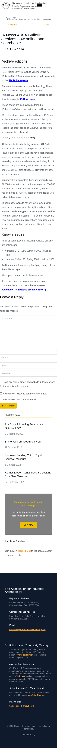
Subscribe (14, 706)
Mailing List (24, 551)
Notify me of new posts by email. (19, 399)
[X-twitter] (28, 740)
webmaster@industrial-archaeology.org (24, 289)
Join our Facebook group (22, 664)
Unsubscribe (29, 706)
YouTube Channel (36, 695)
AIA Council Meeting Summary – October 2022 (24, 426)
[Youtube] (34, 740)
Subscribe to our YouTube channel (26, 688)
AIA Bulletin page (18, 80)
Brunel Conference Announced (23, 441)
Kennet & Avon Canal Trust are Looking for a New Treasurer (28, 474)
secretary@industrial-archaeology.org (27, 629)
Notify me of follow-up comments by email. (25, 393)
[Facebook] (23, 740)
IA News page (27, 99)
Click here (20, 676)
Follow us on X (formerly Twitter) (28, 645)
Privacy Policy (28, 734)
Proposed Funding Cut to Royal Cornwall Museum (23, 457)
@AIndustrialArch (24, 655)
